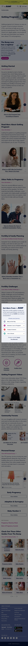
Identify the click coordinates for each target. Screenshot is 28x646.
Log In (18, 337)
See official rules (14, 339)
